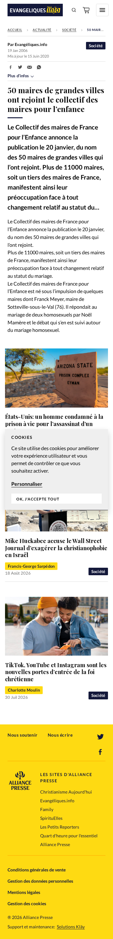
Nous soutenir (23, 735)
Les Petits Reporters (59, 827)
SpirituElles (51, 818)
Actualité (42, 30)
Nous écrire (60, 735)
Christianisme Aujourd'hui (66, 791)
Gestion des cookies (27, 903)
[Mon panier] (86, 10)
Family (46, 809)
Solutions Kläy (71, 927)
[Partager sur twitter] (20, 67)
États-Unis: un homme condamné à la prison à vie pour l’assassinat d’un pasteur (54, 423)
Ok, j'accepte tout (37, 499)
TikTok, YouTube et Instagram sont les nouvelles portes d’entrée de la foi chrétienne (55, 672)
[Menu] (102, 10)
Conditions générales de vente (37, 869)
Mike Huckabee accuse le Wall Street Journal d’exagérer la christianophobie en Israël (56, 548)
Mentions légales (24, 892)
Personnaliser (26, 484)
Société (69, 30)
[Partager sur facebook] (11, 67)
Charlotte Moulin (24, 690)
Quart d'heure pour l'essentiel (69, 835)
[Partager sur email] (29, 67)
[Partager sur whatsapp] (39, 67)
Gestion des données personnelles (40, 881)
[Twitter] (100, 737)
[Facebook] (100, 752)
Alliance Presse (55, 844)
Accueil (15, 30)
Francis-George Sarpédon (31, 566)
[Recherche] (74, 10)
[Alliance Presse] (20, 788)
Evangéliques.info (57, 800)
